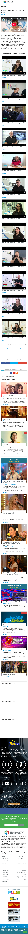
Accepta (24, 932)
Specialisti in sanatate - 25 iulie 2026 (12, 147)
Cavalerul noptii (7, 419)
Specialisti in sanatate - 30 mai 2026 (12, 338)
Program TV (5, 858)
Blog (7, 789)
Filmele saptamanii (6, 860)
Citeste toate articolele (14, 804)
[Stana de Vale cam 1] (14, 912)
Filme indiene (5, 872)
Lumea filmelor (5, 879)
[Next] (5, 351)
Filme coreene (5, 874)
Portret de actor (5, 870)
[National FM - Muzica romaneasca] (14, 898)
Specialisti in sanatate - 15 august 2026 (13, 75)
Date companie (22, 870)
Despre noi (20, 856)
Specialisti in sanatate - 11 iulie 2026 (12, 194)
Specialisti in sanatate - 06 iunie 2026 (13, 314)
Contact (24, 874)
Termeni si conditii (22, 878)
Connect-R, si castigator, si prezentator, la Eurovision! (11, 573)
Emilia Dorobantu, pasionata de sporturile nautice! (12, 512)
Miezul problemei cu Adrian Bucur (13, 602)
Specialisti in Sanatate (9, 625)
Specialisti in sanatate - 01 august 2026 (13, 123)
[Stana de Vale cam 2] (14, 919)
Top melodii (21, 789)
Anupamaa (5, 444)
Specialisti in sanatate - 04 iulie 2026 (12, 218)
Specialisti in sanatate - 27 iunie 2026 (13, 242)
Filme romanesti (5, 876)
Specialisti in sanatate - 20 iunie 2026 (13, 266)
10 (2, 351)
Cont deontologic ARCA (21, 872)
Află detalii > (21, 930)
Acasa (3, 856)
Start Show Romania (12, 484)
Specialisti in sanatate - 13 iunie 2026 (13, 290)
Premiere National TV (21, 863)
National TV (22, 924)
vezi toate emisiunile (14, 587)
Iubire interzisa (7, 649)
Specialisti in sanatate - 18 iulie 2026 (12, 170)
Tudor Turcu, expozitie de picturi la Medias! (13, 482)
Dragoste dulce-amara (8, 395)
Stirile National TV (6, 867)
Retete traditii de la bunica (5, 882)
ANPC (25, 879)
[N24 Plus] (14, 891)
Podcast (21, 770)
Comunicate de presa (21, 876)
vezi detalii (5, 404)
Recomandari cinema (6, 878)
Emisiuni (7, 770)
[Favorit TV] (14, 905)
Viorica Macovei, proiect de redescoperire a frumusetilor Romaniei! (11, 544)
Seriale (19, 860)
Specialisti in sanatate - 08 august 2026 (13, 99)
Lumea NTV (20, 858)
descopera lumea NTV (14, 461)
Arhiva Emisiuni (21, 867)
